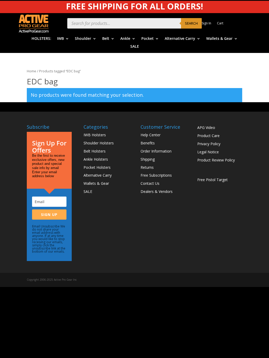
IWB (60, 39)
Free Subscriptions (156, 175)
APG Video (206, 127)
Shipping (148, 159)
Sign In (206, 23)
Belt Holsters (95, 151)
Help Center (151, 134)
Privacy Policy (208, 143)
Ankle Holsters (96, 159)
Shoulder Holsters (99, 142)
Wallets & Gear (219, 39)
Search (191, 23)
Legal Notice (208, 151)
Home (31, 71)
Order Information (156, 151)
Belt (105, 39)
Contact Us (150, 183)
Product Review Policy (216, 160)
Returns (147, 167)
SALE (134, 47)
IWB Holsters (95, 134)
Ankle (125, 39)
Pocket (147, 39)
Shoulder (83, 39)
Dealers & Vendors (157, 191)
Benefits (148, 142)
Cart (220, 23)
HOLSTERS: (41, 39)
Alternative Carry (180, 39)
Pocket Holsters (97, 167)
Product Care (208, 135)
